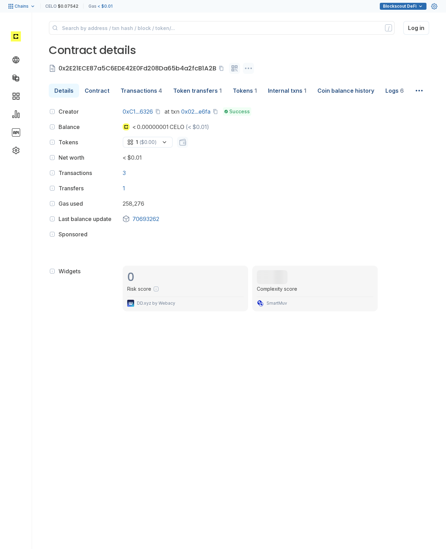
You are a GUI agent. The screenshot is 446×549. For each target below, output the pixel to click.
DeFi (399, 6)
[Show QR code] (234, 68)
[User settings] (434, 6)
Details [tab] (64, 90)
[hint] (52, 111)
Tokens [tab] (245, 90)
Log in (416, 27)
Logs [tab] (394, 90)
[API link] (16, 132)
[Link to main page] (16, 36)
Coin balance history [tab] (345, 90)
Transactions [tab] (141, 90)
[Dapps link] (16, 96)
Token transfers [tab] (197, 90)
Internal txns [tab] (287, 90)
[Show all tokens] (182, 142)
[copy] (222, 68)
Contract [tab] (97, 90)
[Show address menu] (248, 68)
